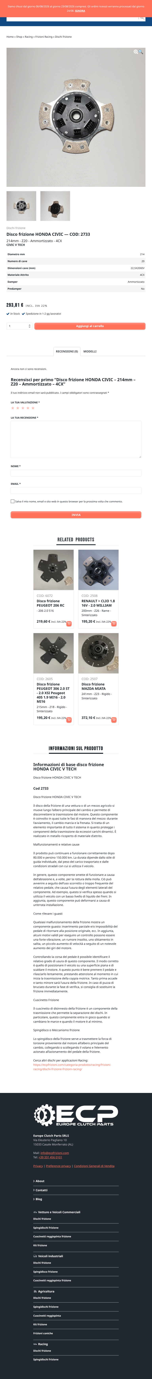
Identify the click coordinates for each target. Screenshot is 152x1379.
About (40, 1181)
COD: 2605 (45, 679)
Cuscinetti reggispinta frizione (52, 1236)
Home (10, 36)
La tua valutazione (25, 402)
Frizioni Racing (43, 36)
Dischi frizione (63, 36)
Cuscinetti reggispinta (47, 1315)
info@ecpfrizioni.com (55, 1153)
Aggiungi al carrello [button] (69, 622)
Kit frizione (40, 1245)
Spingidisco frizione (45, 1271)
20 (143, 261)
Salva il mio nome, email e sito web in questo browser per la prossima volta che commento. (69, 501)
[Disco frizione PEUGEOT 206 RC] (53, 570)
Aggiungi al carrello (90, 326)
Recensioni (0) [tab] (67, 351)
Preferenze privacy (58, 1166)
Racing (29, 36)
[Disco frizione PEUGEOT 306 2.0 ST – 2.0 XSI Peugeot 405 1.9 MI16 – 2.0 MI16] (53, 653)
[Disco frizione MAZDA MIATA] (98, 653)
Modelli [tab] (90, 351)
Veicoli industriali (50, 1256)
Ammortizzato (136, 281)
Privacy (38, 1166)
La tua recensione (24, 417)
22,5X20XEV (137, 268)
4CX (142, 275)
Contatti (42, 1190)
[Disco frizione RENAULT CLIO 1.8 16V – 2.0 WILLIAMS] (98, 570)
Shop (19, 36)
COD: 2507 (90, 679)
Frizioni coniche (43, 1333)
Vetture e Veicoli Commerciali (59, 1212)
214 (142, 254)
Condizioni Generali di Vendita (94, 1166)
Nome (16, 466)
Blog (39, 1199)
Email (16, 484)
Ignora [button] (80, 10)
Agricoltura (46, 1291)
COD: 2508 (90, 596)
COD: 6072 (45, 596)
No (142, 288)
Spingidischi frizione (45, 1227)
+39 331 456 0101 (50, 1157)
